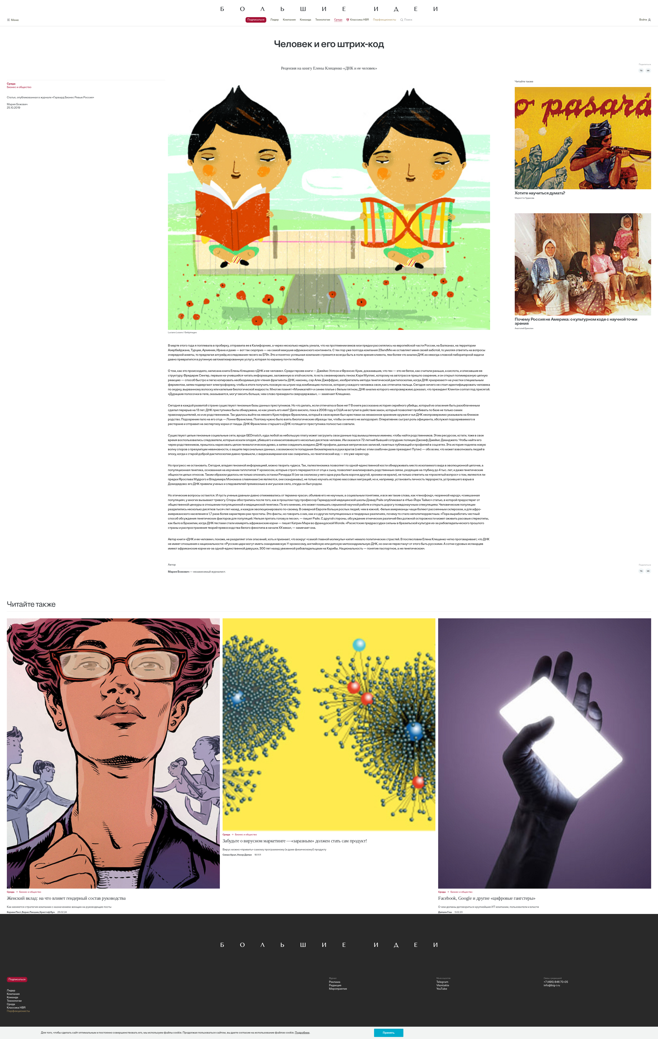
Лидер (274, 19)
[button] (406, 20)
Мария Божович (17, 104)
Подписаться (255, 19)
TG (641, 70)
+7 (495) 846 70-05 (556, 982)
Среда (338, 19)
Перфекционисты (384, 19)
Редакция (335, 985)
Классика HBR (359, 19)
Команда (305, 19)
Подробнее (302, 1032)
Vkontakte (442, 985)
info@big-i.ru (552, 985)
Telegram (442, 982)
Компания (289, 19)
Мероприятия (338, 989)
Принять (389, 1032)
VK (648, 70)
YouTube (441, 989)
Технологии (322, 19)
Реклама (334, 982)
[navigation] (321, 20)
